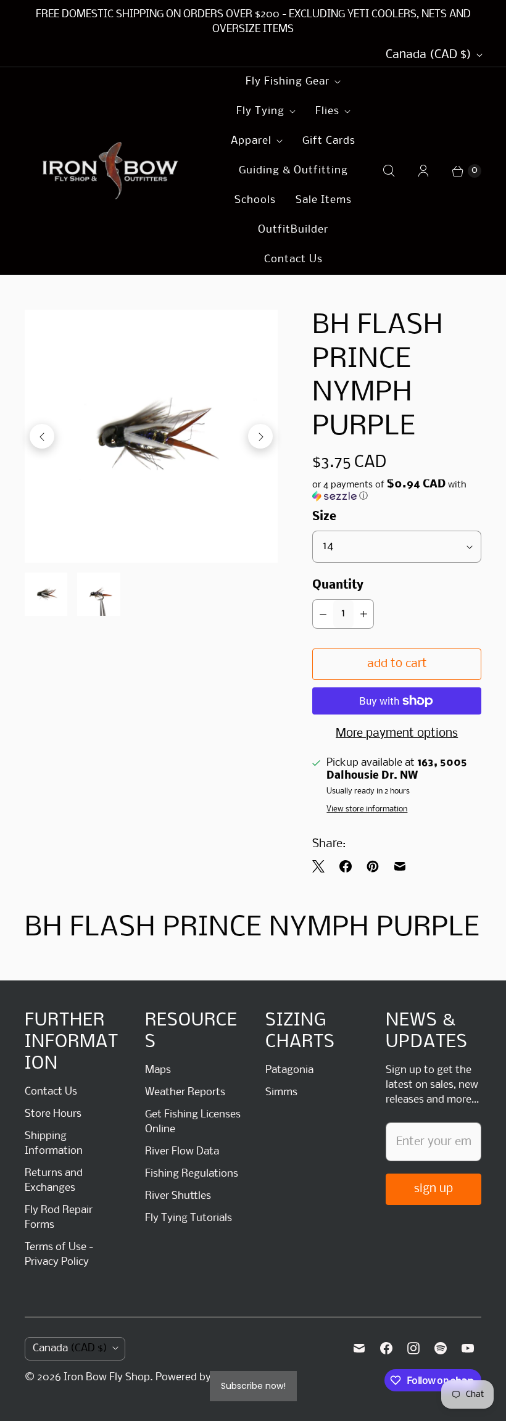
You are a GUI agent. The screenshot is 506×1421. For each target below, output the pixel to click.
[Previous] (42, 436)
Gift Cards (328, 141)
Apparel (251, 141)
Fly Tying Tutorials (188, 1218)
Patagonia (289, 1070)
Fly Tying (260, 111)
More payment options (397, 733)
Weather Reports (185, 1092)
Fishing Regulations (191, 1174)
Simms (281, 1092)
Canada (428, 55)
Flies (327, 111)
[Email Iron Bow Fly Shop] (359, 1348)
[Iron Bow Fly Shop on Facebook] (386, 1348)
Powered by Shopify (203, 1377)
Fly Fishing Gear (288, 82)
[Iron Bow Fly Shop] (111, 171)
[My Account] (423, 171)
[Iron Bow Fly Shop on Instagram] (413, 1348)
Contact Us (293, 259)
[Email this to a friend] (399, 866)
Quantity (337, 585)
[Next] (260, 436)
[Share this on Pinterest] (372, 866)
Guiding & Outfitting (293, 170)
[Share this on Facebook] (345, 866)
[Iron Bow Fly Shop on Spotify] (440, 1348)
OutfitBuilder (293, 230)
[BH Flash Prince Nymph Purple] (151, 436)
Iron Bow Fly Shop (107, 1377)
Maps (158, 1070)
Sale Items (324, 200)
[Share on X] (322, 866)
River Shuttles (178, 1196)
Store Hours (53, 1114)
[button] (396, 490)
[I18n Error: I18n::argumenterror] (46, 594)
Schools (255, 200)
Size (324, 517)
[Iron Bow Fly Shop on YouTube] (467, 1348)
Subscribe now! (253, 1386)
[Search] (388, 171)
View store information (366, 809)
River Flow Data (182, 1152)
